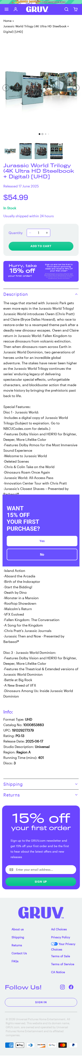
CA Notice (58, 972)
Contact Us (19, 953)
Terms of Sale (60, 956)
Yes (42, 540)
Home (7, 20)
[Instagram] (62, 987)
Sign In (41, 1002)
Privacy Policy (60, 937)
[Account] (15, 9)
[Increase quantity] (47, 233)
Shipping (18, 937)
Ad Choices (59, 929)
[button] (6, 9)
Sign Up (41, 881)
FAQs (15, 961)
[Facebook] (71, 987)
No (42, 554)
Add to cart (41, 246)
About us (18, 929)
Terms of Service (62, 964)
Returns (17, 945)
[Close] (74, 500)
